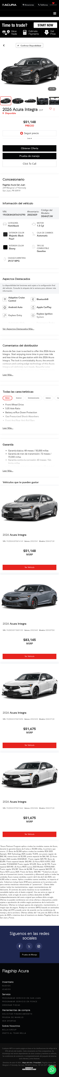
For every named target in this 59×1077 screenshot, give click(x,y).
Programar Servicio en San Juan (21, 998)
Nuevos (6, 986)
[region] (30, 142)
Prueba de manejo (29, 156)
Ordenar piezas (11, 1005)
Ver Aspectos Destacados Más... (18, 329)
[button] (4, 45)
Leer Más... (8, 375)
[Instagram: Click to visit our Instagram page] (38, 947)
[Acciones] (54, 109)
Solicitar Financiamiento (17, 1014)
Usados (6, 989)
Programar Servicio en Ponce (19, 1001)
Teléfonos (44, 5)
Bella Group (9, 1030)
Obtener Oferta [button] (29, 148)
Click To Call (29, 163)
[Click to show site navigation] (54, 13)
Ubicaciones (29, 5)
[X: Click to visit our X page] (29, 947)
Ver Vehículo (29, 567)
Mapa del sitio (27, 1063)
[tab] (7, 398)
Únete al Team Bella (14, 1033)
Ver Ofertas (9, 1021)
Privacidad (37, 1063)
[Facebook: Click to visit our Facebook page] (19, 947)
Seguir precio (31, 133)
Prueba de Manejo (29, 955)
